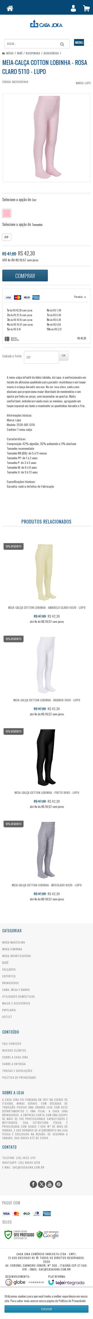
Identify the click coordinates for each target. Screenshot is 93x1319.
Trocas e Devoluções (17, 1071)
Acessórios (51, 53)
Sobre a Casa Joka (15, 1057)
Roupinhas (33, 53)
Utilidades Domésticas (18, 996)
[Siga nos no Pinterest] (58, 1184)
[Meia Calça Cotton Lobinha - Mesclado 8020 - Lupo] (45, 862)
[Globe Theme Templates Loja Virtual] (24, 1280)
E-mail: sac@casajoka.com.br (23, 1167)
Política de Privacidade (19, 1077)
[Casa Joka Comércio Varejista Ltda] (46, 24)
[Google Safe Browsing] (47, 1234)
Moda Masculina (13, 942)
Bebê (19, 53)
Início (10, 53)
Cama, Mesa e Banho (16, 990)
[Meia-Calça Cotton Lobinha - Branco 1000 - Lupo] (45, 677)
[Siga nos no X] (41, 1184)
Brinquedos (10, 983)
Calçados (9, 969)
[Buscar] (62, 44)
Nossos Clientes (14, 1050)
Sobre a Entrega (14, 1064)
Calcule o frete (12, 355)
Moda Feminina (12, 949)
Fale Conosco (11, 1043)
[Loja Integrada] (66, 1280)
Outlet (7, 1017)
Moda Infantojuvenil (16, 956)
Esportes (9, 976)
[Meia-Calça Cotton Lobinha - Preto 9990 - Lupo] (45, 770)
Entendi (46, 1309)
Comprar (25, 275)
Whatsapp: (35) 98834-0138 (21, 1162)
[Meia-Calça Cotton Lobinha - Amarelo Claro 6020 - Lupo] (45, 585)
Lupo (88, 83)
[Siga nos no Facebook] (33, 1184)
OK (63, 355)
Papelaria (9, 1010)
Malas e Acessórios (16, 1003)
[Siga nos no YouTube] (49, 1184)
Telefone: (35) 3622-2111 (19, 1158)
